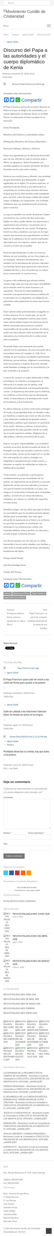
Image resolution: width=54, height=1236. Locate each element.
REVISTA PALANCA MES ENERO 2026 (20, 1013)
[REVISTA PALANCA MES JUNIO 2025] (45, 1052)
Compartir (31, 100)
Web (5, 844)
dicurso (8, 593)
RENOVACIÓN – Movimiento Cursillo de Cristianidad (25, 1123)
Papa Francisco (38, 593)
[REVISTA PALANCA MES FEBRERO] (45, 1026)
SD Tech (21, 1232)
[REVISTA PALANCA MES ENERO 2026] (9, 1037)
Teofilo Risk (7, 77)
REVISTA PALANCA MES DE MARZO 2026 (21, 1004)
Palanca (10, 745)
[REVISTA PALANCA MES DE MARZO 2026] (6, 971)
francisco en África (21, 593)
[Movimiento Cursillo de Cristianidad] (27, 14)
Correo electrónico (36, 833)
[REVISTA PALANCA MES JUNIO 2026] (6, 922)
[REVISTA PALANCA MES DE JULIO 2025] (33, 1052)
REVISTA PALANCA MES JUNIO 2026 (31, 914)
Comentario (8, 797)
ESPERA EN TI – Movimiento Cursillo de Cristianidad (25, 1147)
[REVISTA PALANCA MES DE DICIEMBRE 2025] (21, 1039)
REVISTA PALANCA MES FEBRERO (19, 1008)
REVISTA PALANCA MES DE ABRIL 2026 (21, 999)
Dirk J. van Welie (10, 768)
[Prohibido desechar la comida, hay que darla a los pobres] (27, 736)
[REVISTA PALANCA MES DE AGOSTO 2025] (21, 1054)
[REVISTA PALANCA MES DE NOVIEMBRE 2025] (33, 1039)
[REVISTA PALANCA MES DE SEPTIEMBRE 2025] (9, 1054)
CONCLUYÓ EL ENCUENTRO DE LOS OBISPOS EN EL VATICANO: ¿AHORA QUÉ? (26, 1139)
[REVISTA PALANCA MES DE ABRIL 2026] (6, 946)
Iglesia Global (12, 42)
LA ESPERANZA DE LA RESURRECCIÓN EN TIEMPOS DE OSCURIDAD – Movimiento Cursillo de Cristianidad (25, 1076)
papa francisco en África (15, 597)
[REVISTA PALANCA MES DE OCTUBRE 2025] (45, 1039)
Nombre (7, 833)
